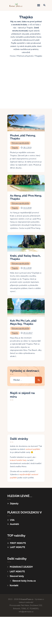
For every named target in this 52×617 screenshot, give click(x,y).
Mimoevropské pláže (20, 143)
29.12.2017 (28, 333)
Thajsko (15, 147)
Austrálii (14, 524)
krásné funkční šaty (18, 460)
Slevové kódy (17, 576)
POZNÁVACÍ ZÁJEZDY (21, 567)
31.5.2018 (27, 208)
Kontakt (14, 585)
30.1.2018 (27, 268)
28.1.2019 (27, 147)
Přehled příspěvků (25, 56)
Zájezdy (14, 503)
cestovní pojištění (32, 449)
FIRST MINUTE (18, 543)
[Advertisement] (26, 81)
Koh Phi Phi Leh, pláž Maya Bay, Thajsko (23, 322)
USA (12, 520)
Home (12, 56)
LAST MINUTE (17, 547)
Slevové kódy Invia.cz (24, 581)
